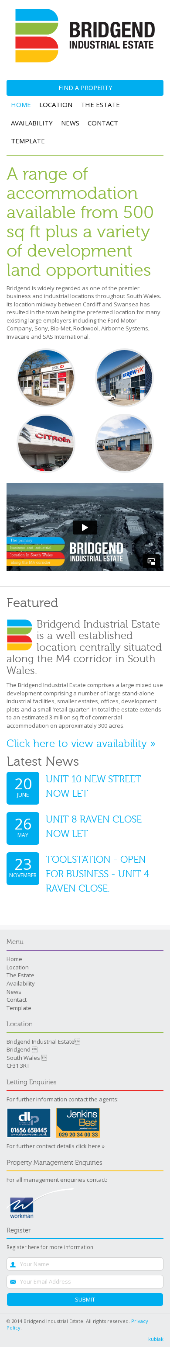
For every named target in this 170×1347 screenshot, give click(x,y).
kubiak (155, 1339)
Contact (103, 122)
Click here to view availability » (81, 744)
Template (28, 140)
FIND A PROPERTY (85, 87)
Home (21, 104)
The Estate (100, 104)
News (70, 122)
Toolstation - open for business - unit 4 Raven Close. (97, 874)
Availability (32, 122)
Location (55, 104)
